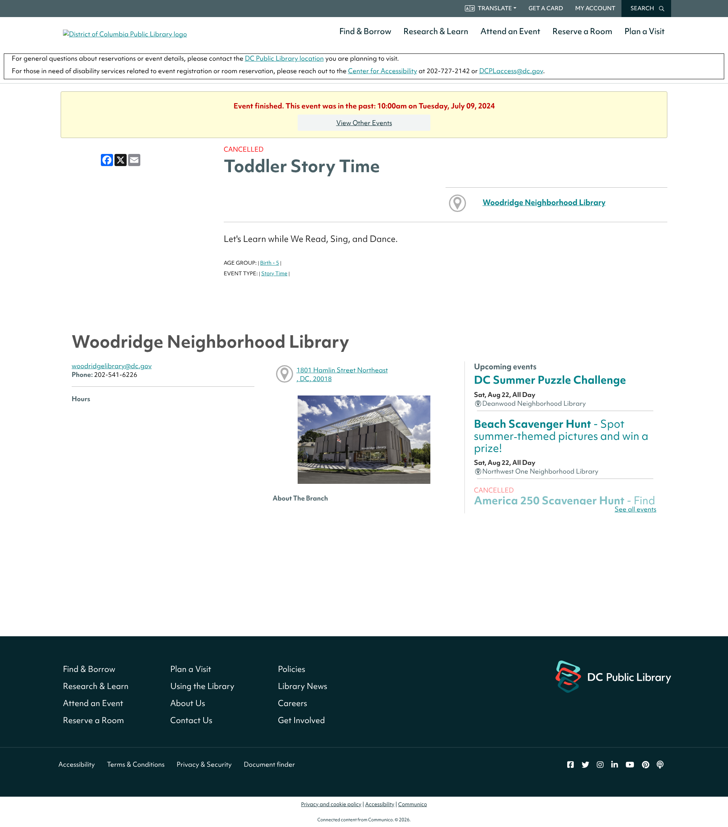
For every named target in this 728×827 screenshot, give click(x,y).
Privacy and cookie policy (331, 804)
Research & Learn (435, 31)
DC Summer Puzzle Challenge (550, 379)
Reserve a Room (582, 31)
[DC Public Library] (613, 676)
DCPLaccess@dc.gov (511, 70)
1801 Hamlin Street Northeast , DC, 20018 (342, 374)
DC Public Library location (284, 58)
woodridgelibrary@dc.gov (112, 365)
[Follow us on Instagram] (600, 765)
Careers (292, 703)
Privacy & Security (204, 764)
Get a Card (546, 8)
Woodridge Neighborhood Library (544, 202)
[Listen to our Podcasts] (660, 765)
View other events (364, 122)
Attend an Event (510, 31)
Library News (302, 686)
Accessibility (76, 764)
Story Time (274, 273)
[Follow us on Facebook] (570, 765)
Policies (291, 669)
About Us (187, 703)
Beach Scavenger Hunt (561, 436)
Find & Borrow (365, 31)
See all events (635, 509)
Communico (412, 804)
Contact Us (191, 720)
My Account (595, 8)
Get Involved (301, 720)
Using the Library (202, 686)
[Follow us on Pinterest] (645, 765)
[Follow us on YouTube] (630, 765)
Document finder (269, 764)
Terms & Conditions (136, 764)
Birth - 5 (269, 262)
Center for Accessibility (382, 70)
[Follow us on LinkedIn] (614, 765)
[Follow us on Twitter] (585, 765)
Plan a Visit (644, 31)
